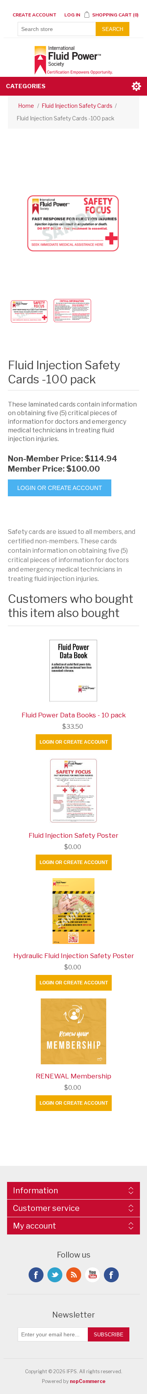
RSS (73, 1274)
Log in (72, 15)
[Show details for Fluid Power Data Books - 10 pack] (73, 671)
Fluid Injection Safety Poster (73, 835)
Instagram (111, 1274)
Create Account (34, 15)
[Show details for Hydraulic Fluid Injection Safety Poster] (73, 911)
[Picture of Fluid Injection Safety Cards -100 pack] (29, 310)
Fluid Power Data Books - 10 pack (74, 715)
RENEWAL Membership (73, 1076)
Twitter (54, 1274)
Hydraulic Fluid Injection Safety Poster (73, 956)
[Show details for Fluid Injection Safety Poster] (73, 791)
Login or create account (74, 742)
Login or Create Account (59, 488)
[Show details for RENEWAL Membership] (73, 1031)
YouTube (92, 1274)
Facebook (36, 1274)
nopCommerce (87, 1381)
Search (112, 29)
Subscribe (108, 1335)
